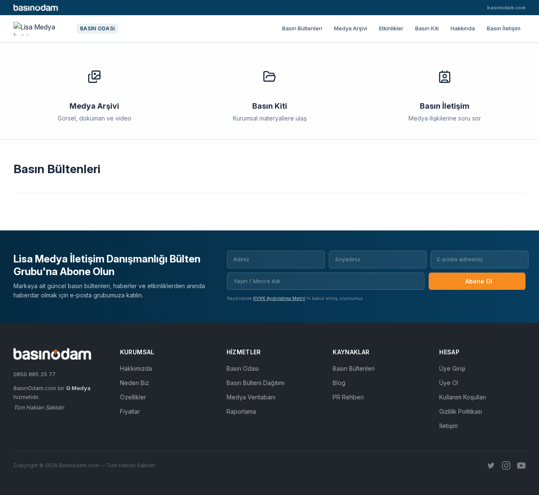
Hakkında (463, 28)
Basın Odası (243, 368)
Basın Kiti (427, 28)
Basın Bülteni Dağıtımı (256, 382)
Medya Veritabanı (251, 397)
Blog (339, 382)
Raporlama (241, 411)
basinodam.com (506, 8)
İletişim (448, 425)
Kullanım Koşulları (462, 397)
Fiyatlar (130, 411)
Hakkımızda (136, 368)
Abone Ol (478, 281)
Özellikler (133, 397)
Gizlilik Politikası (460, 411)
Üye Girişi (452, 368)
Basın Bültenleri (302, 28)
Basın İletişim (503, 28)
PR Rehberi (348, 397)
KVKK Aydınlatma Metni (279, 298)
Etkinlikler (391, 28)
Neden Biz (134, 382)
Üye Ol (448, 382)
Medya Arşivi (350, 28)
